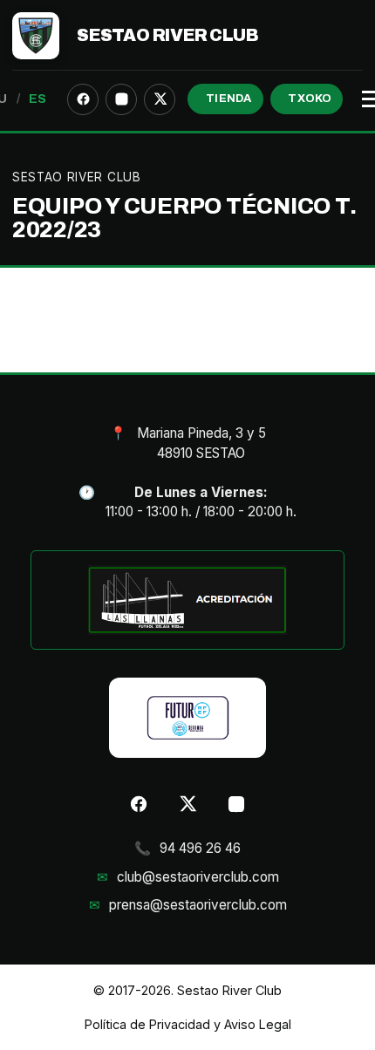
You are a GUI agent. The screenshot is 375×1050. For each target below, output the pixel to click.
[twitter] (159, 99)
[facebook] (83, 99)
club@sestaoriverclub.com (198, 877)
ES (38, 99)
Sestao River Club (168, 35)
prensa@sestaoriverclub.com (198, 905)
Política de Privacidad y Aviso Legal (188, 1024)
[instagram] (121, 99)
